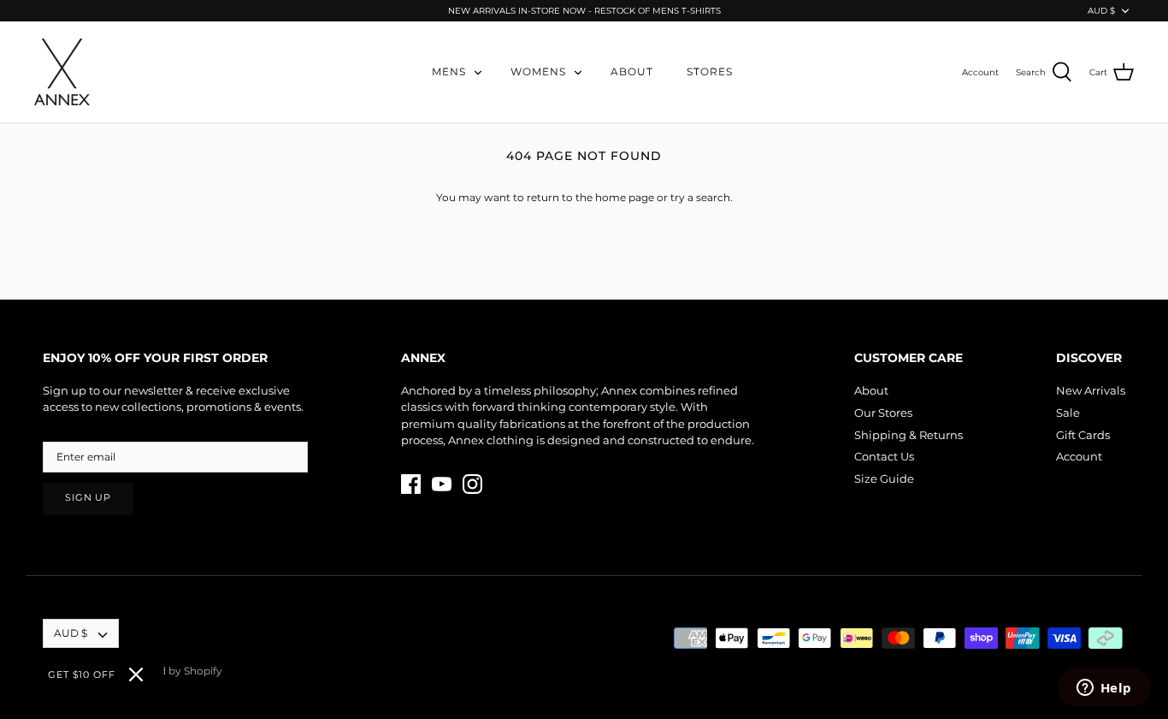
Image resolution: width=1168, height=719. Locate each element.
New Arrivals (1090, 390)
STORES (710, 71)
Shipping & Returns (908, 435)
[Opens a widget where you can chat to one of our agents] (1104, 689)
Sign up (88, 497)
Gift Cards (1083, 435)
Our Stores (883, 412)
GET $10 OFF (81, 674)
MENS (449, 71)
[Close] (136, 674)
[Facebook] (411, 484)
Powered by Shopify (170, 670)
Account (1079, 456)
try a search (700, 197)
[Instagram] (472, 484)
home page (624, 197)
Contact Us (884, 456)
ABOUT (632, 71)
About (871, 390)
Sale (1068, 412)
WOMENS (538, 71)
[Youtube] (441, 484)
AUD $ (1101, 10)
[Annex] (62, 72)
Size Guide (884, 478)
